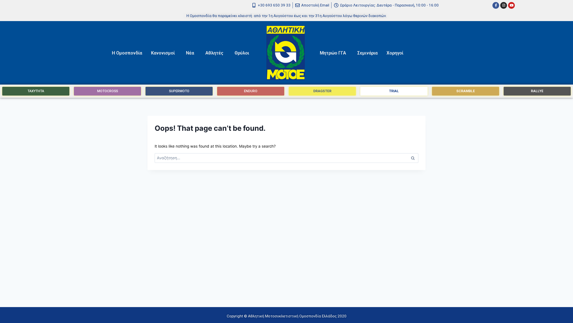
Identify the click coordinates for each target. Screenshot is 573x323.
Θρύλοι (242, 53)
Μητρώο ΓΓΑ (333, 53)
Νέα (190, 53)
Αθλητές (214, 53)
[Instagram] (503, 5)
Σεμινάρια (367, 53)
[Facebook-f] (495, 5)
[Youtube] (511, 5)
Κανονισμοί (163, 53)
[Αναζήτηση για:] (286, 158)
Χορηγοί (395, 53)
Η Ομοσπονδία (127, 53)
